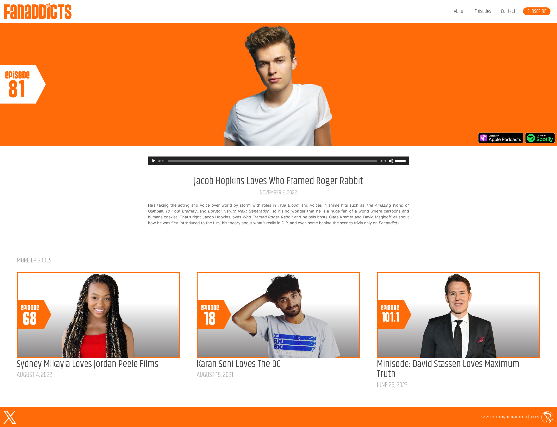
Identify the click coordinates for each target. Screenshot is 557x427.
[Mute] (391, 161)
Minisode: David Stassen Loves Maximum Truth (448, 369)
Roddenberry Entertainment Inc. (509, 417)
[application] (278, 161)
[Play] (153, 161)
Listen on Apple (500, 138)
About (459, 11)
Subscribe (536, 11)
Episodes (483, 11)
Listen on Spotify (540, 138)
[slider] (401, 160)
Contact (508, 11)
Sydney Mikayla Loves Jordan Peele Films (87, 364)
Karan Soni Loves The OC (238, 364)
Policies (534, 417)
